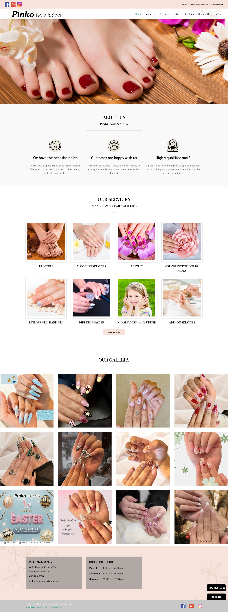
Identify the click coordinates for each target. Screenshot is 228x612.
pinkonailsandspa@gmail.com (195, 4)
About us (150, 13)
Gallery (177, 13)
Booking (189, 13)
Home (138, 13)
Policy (218, 13)
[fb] (183, 606)
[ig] (200, 606)
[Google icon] (191, 606)
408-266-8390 (217, 4)
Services (164, 13)
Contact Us (204, 13)
